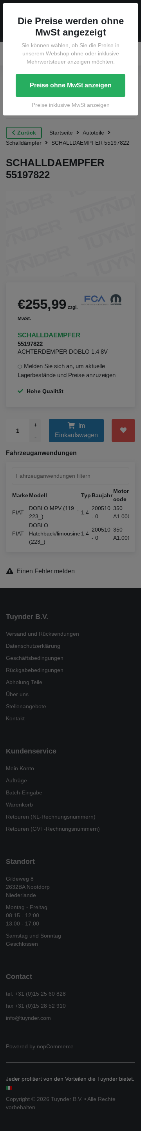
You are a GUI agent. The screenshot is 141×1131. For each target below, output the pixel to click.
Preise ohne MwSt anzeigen (71, 85)
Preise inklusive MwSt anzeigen (71, 105)
